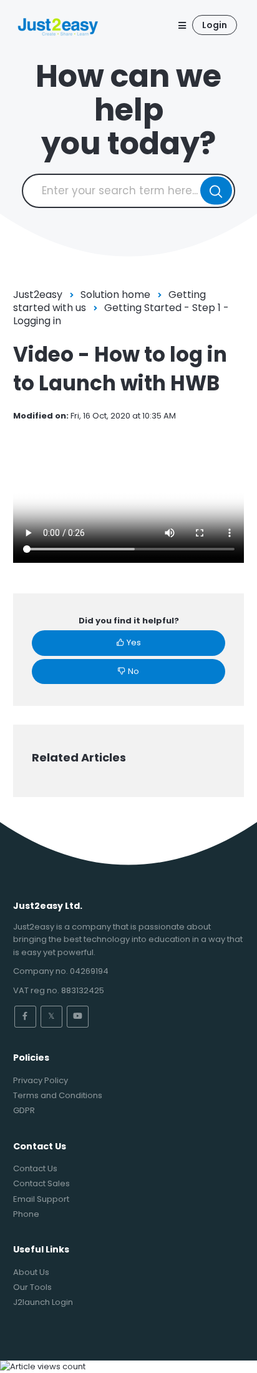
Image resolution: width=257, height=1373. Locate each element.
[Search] (216, 191)
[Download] (105, 692)
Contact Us (35, 1168)
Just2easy (37, 294)
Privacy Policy (40, 1080)
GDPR (24, 1110)
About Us (31, 1272)
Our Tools (32, 1287)
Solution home (115, 294)
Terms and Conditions (57, 1095)
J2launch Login (43, 1302)
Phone (26, 1214)
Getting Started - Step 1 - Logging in (121, 314)
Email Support (41, 1199)
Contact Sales (41, 1183)
